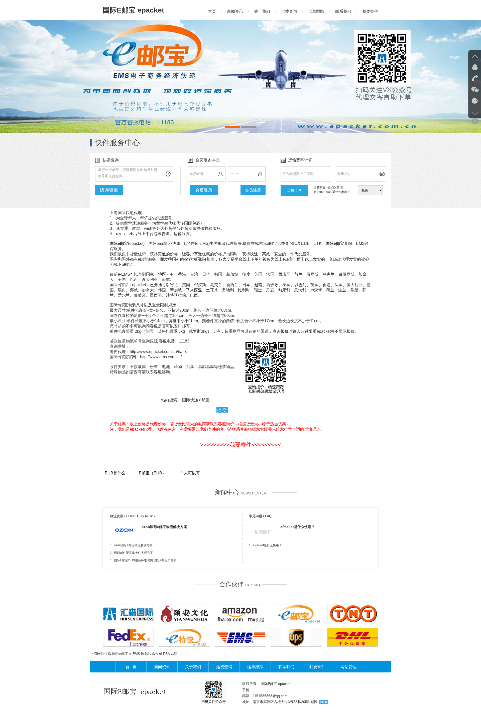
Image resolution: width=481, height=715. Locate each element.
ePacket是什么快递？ (297, 527)
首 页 (131, 667)
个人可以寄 (190, 473)
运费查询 (289, 11)
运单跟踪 (316, 11)
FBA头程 (170, 654)
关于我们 (262, 11)
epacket (284, 684)
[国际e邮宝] (240, 76)
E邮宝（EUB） (152, 473)
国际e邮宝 (120, 654)
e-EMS (134, 654)
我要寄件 (370, 11)
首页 (212, 11)
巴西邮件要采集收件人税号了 (133, 553)
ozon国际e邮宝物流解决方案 (164, 527)
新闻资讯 (235, 11)
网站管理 (348, 667)
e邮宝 (204, 400)
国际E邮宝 (269, 684)
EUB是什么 (115, 473)
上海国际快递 (100, 654)
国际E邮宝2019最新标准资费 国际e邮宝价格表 (145, 560)
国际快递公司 (151, 654)
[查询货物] (109, 190)
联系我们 (343, 11)
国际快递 (190, 400)
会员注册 (253, 190)
